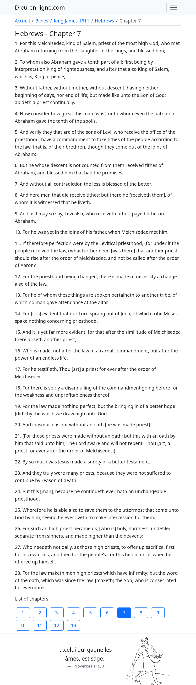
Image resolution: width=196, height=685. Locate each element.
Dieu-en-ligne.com (40, 7)
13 (73, 625)
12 (56, 625)
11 (39, 625)
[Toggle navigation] (173, 7)
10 (23, 625)
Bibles (41, 20)
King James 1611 (71, 20)
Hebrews (104, 20)
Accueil (22, 20)
